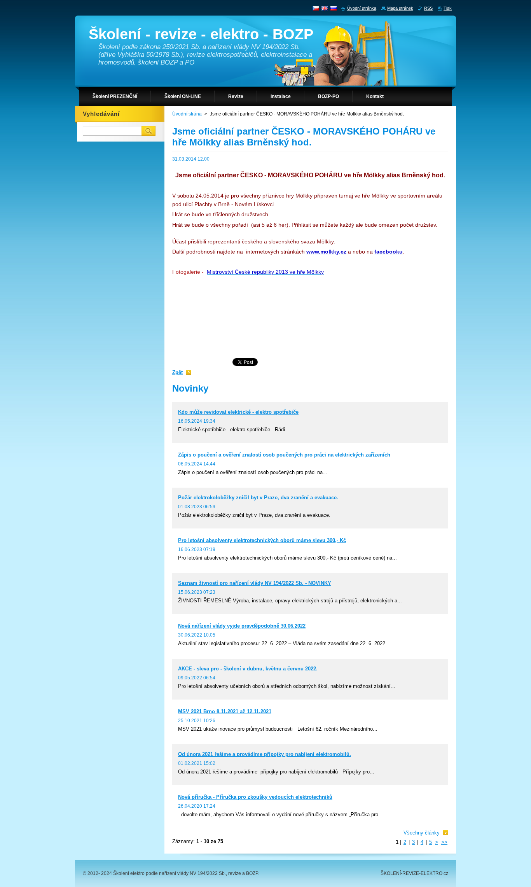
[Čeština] (316, 8)
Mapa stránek (400, 8)
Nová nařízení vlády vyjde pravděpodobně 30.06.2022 (242, 626)
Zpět (177, 372)
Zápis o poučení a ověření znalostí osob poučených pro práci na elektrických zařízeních (284, 455)
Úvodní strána (187, 114)
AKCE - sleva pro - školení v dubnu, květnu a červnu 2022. (248, 669)
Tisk (448, 8)
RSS (428, 8)
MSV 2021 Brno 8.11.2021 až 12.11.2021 (224, 711)
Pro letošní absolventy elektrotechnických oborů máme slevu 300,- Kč (262, 540)
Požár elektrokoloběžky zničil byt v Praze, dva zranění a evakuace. (258, 497)
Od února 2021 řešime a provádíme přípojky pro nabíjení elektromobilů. (264, 754)
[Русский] (333, 8)
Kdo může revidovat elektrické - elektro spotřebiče (238, 412)
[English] (324, 8)
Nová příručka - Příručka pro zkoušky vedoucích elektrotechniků (255, 797)
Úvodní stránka (361, 8)
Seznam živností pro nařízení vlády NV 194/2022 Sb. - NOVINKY (254, 583)
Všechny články (421, 833)
